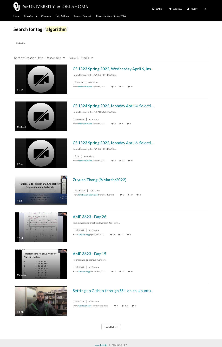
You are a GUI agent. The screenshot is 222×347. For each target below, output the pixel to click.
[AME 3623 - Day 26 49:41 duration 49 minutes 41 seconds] (41, 226)
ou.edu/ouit (101, 345)
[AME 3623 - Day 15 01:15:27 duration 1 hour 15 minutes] (41, 263)
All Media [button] (79, 57)
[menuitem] (18, 16)
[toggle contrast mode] (204, 9)
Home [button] (16, 16)
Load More (111, 326)
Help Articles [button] (62, 16)
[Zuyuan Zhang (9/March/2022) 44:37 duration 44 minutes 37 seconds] (41, 189)
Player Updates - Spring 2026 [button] (111, 16)
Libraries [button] (28, 16)
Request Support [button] (82, 16)
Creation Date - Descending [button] (37, 57)
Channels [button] (46, 16)
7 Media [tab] (20, 43)
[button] (157, 9)
